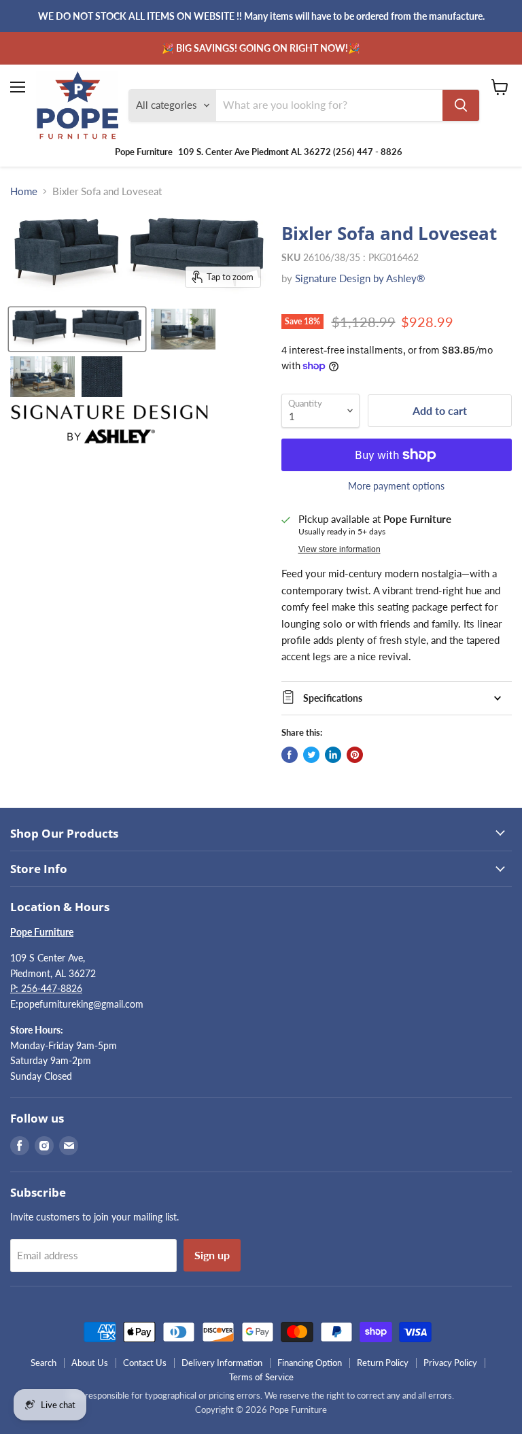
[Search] (460, 105)
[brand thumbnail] (109, 424)
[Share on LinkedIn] (333, 755)
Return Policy (382, 1362)
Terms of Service (261, 1376)
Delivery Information (221, 1362)
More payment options (396, 486)
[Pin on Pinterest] (355, 755)
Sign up (212, 1254)
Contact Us (145, 1362)
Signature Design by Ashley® (360, 278)
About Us (89, 1362)
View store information (339, 549)
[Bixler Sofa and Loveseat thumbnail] (77, 329)
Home (23, 191)
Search (43, 1362)
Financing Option (309, 1362)
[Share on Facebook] (289, 755)
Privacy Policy (450, 1362)
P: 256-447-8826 (46, 988)
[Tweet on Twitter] (311, 755)
